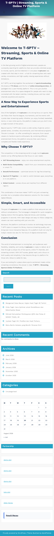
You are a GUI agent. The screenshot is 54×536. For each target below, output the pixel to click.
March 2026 (10, 359)
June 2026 (10, 355)
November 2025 (12, 371)
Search (6, 273)
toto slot (7, 492)
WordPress (22, 533)
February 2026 (11, 363)
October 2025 (11, 375)
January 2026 (11, 367)
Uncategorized (11, 391)
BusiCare (36, 533)
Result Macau (12, 515)
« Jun (6, 437)
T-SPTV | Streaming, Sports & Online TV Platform (26, 4)
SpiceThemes (46, 533)
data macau (8, 503)
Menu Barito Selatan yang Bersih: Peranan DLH (23, 325)
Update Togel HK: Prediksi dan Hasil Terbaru (23, 321)
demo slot (7, 460)
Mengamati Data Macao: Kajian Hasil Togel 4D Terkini (26, 303)
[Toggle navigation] (4, 12)
